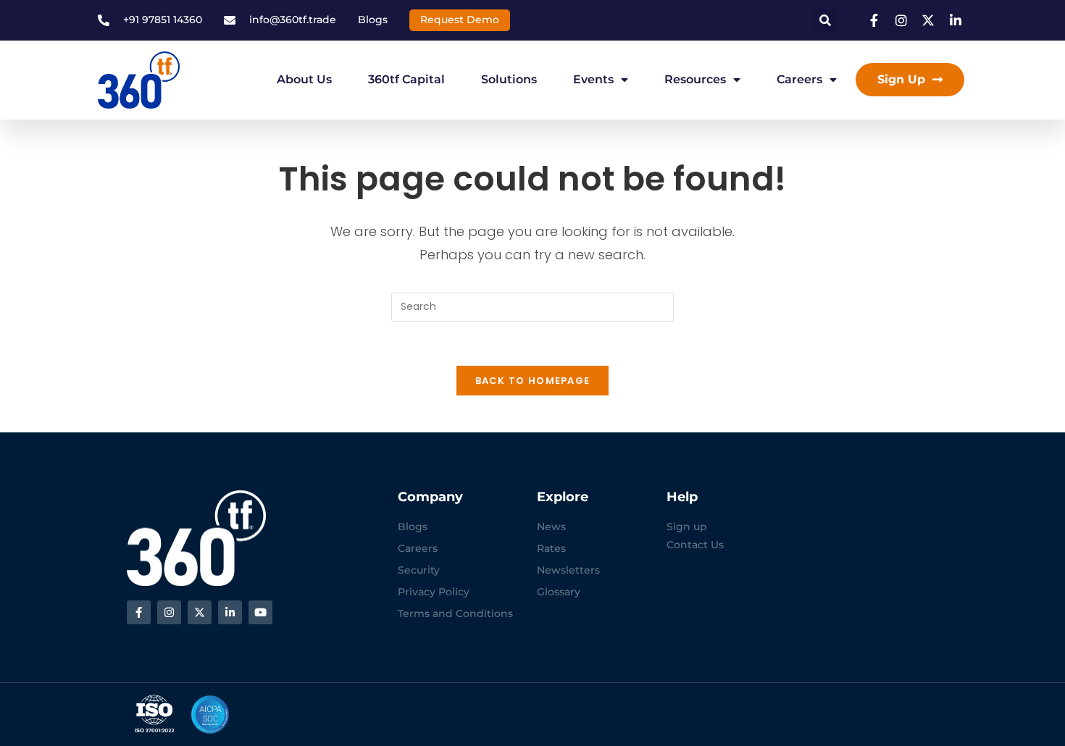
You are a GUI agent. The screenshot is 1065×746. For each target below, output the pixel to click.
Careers (799, 79)
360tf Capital (406, 79)
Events (593, 79)
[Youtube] (260, 612)
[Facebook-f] (139, 612)
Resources (695, 79)
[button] (825, 20)
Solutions (509, 79)
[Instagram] (169, 612)
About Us (304, 79)
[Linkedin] (230, 612)
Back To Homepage (532, 380)
